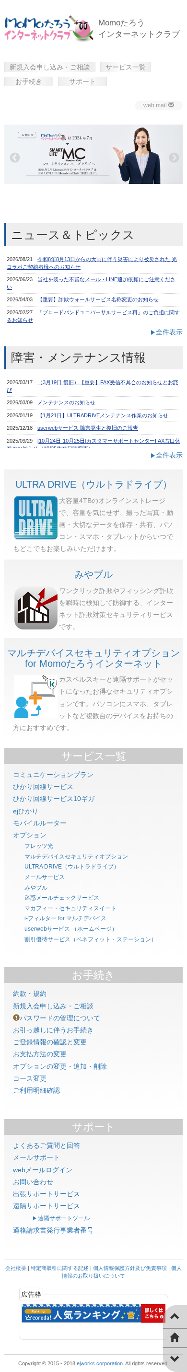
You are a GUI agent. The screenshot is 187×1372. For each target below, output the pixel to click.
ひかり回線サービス (43, 786)
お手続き (28, 81)
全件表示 (169, 332)
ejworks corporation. (100, 1363)
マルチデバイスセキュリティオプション (76, 856)
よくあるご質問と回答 (46, 1145)
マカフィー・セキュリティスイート (70, 908)
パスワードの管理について (60, 1018)
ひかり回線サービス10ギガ (53, 798)
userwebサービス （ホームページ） (70, 929)
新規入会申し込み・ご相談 (50, 67)
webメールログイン (42, 1170)
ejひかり (25, 811)
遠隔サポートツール (64, 1218)
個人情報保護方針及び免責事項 (130, 1268)
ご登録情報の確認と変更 (50, 1042)
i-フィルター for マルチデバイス (65, 918)
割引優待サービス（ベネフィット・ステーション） (90, 939)
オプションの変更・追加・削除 (60, 1066)
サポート (82, 81)
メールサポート (36, 1157)
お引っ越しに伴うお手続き (53, 1030)
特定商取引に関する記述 (60, 1268)
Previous (14, 157)
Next (173, 157)
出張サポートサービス (46, 1194)
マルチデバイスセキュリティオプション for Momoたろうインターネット (93, 658)
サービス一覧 (125, 67)
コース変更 (30, 1078)
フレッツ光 (38, 846)
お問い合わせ (33, 1182)
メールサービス (44, 877)
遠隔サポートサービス (46, 1206)
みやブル (93, 574)
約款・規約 (30, 993)
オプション (30, 835)
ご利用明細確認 (36, 1090)
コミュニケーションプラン (53, 774)
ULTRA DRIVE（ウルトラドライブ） (93, 484)
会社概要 (15, 1268)
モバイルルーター (40, 823)
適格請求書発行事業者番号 (53, 1230)
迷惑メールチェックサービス (61, 897)
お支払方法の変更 (40, 1054)
